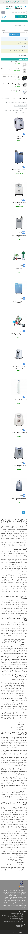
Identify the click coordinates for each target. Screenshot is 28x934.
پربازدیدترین (15, 110)
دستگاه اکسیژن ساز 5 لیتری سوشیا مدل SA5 (19, 137)
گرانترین (17, 112)
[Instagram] (22, 926)
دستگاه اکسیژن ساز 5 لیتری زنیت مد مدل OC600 (19, 433)
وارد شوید (4, 16)
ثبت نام (3, 18)
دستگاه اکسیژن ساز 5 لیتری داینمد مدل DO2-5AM (19, 466)
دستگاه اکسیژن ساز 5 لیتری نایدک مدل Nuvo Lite (19, 236)
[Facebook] (17, 926)
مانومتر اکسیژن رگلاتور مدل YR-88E (19, 334)
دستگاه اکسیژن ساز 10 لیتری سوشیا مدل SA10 (19, 203)
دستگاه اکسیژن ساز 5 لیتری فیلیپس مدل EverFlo (19, 302)
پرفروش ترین (8, 110)
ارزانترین (22, 112)
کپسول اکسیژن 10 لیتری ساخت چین (19, 399)
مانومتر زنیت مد (19, 268)
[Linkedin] (19, 926)
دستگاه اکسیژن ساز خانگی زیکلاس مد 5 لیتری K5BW (19, 367)
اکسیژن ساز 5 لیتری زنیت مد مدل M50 (19, 170)
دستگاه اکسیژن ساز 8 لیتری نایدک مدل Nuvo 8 (19, 499)
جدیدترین (22, 110)
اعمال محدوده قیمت (14, 34)
